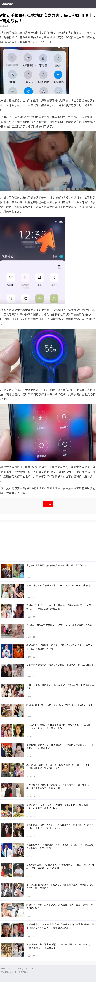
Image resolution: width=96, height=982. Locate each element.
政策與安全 (12, 972)
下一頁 (48, 504)
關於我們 (4, 972)
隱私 (22, 972)
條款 (18, 972)
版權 (26, 972)
